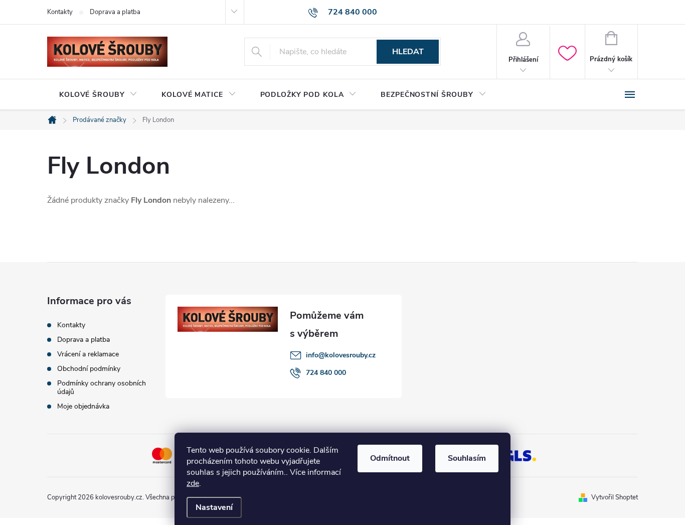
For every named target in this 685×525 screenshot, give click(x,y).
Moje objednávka (83, 406)
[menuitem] (98, 94)
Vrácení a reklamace (88, 354)
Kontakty (60, 12)
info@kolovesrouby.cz (341, 355)
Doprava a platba (115, 12)
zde (193, 483)
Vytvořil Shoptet (614, 497)
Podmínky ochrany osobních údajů (101, 387)
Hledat (408, 51)
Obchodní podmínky (88, 368)
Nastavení (214, 507)
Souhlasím (467, 458)
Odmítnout (390, 458)
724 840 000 (326, 372)
